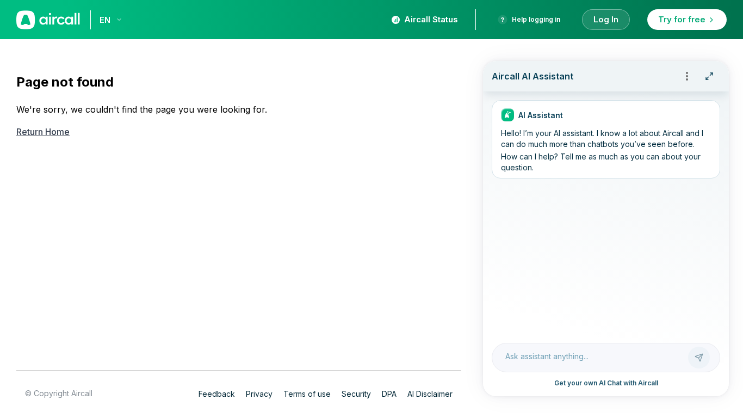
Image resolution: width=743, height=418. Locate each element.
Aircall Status (431, 19)
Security (356, 393)
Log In (605, 19)
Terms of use (307, 393)
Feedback (217, 393)
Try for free (681, 19)
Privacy (259, 393)
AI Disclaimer (430, 393)
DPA (389, 393)
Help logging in (536, 19)
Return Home (43, 131)
